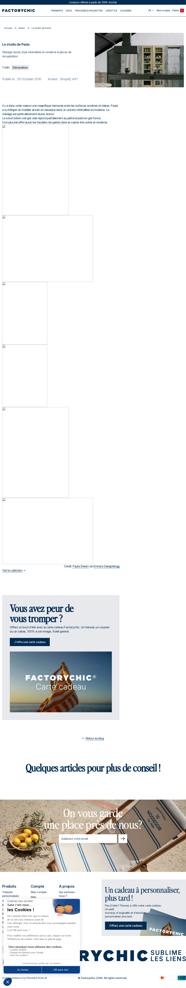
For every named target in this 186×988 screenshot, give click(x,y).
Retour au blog (95, 738)
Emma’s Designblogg (106, 566)
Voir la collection (12, 570)
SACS (69, 10)
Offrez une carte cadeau (125, 925)
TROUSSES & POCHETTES (89, 10)
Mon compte (39, 892)
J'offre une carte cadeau (29, 642)
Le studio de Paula (41, 28)
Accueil (8, 28)
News (22, 28)
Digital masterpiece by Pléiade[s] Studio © (24, 978)
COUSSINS (126, 10)
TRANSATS (57, 10)
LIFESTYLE (111, 10)
